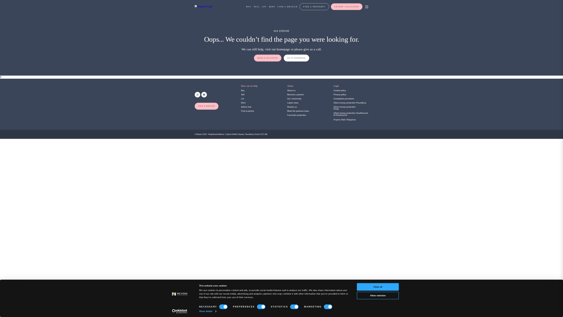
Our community (294, 98)
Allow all (377, 287)
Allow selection (378, 295)
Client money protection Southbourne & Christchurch (351, 114)
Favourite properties (296, 115)
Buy (243, 90)
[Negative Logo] (203, 6)
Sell (242, 94)
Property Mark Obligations (345, 120)
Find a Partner (206, 106)
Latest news (292, 103)
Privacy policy (340, 94)
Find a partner (247, 111)
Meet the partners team (298, 111)
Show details (205, 311)
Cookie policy (340, 90)
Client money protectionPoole (345, 108)
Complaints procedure (344, 98)
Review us (292, 107)
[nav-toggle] (366, 6)
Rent (243, 103)
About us (291, 90)
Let (242, 98)
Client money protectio (344, 103)
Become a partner (295, 94)
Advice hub (246, 107)
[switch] (261, 306)
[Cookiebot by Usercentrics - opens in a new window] (180, 311)
